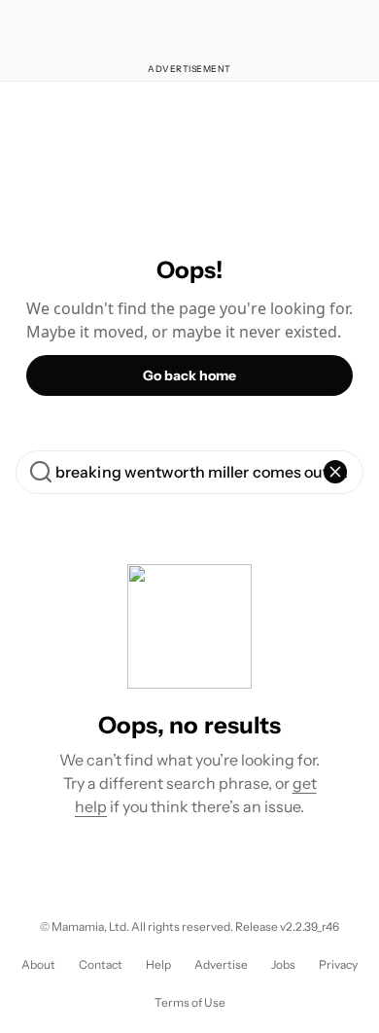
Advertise (221, 964)
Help (158, 964)
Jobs (283, 964)
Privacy (338, 964)
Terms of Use (190, 1002)
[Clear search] (335, 471)
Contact (100, 964)
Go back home (189, 375)
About (38, 964)
